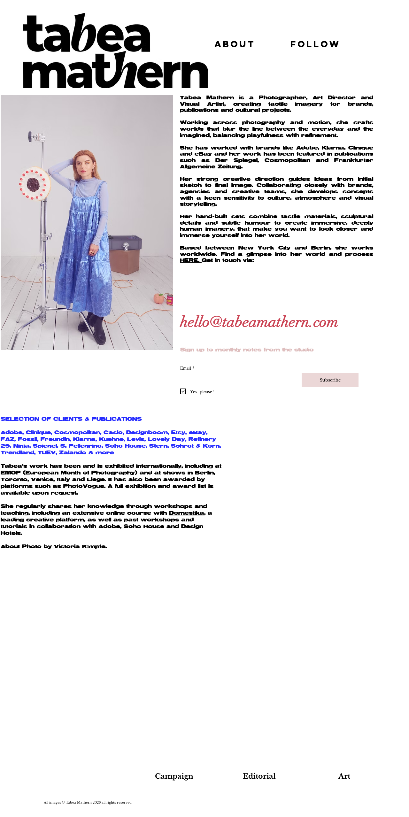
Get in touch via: (228, 260)
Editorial (259, 776)
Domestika (186, 513)
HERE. (191, 260)
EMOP (11, 473)
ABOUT (234, 44)
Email (187, 368)
